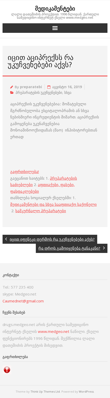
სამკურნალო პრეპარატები (40, 210)
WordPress (86, 391)
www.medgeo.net (53, 331)
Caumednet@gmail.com (23, 300)
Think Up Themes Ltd (45, 391)
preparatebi (31, 87)
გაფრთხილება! (24, 171)
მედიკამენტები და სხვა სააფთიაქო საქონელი (53, 204)
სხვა (67, 92)
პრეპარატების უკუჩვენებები (39, 92)
